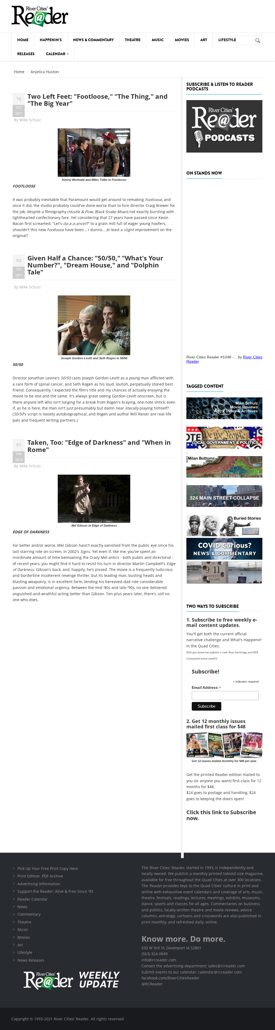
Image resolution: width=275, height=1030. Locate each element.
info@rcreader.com (159, 959)
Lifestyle (227, 40)
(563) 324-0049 (155, 953)
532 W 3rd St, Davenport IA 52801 (171, 947)
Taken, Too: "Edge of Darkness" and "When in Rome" (99, 446)
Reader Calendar (32, 899)
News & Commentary (93, 40)
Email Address (206, 687)
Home (22, 40)
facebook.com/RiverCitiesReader (171, 977)
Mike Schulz (30, 119)
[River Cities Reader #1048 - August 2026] (224, 265)
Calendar (56, 54)
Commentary (29, 914)
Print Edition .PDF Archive (40, 876)
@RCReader (152, 983)
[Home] (39, 16)
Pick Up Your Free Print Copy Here (47, 868)
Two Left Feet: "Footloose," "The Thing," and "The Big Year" (97, 100)
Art (203, 40)
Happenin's (51, 40)
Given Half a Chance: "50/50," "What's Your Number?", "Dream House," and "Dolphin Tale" (95, 265)
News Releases (30, 960)
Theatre (132, 40)
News (22, 906)
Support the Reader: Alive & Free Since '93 (55, 891)
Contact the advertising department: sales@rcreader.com (193, 965)
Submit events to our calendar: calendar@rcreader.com (192, 972)
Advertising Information (38, 883)
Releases (26, 54)
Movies (182, 40)
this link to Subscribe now (221, 815)
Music (158, 40)
